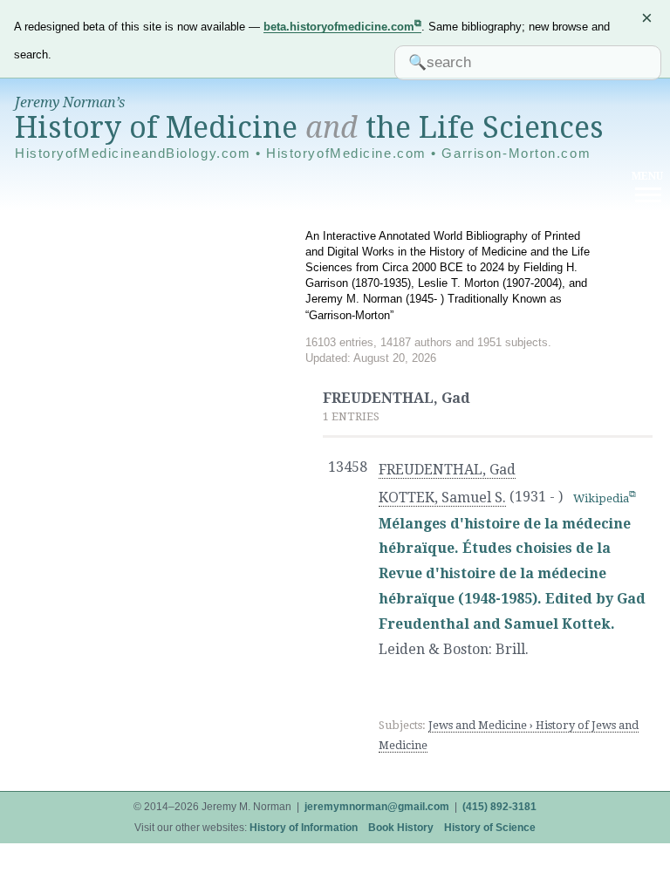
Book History (401, 827)
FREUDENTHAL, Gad (447, 469)
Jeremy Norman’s (70, 102)
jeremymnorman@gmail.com (376, 807)
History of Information (304, 827)
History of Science (490, 827)
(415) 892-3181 (499, 807)
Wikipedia (601, 498)
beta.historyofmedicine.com (338, 26)
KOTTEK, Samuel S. (442, 497)
